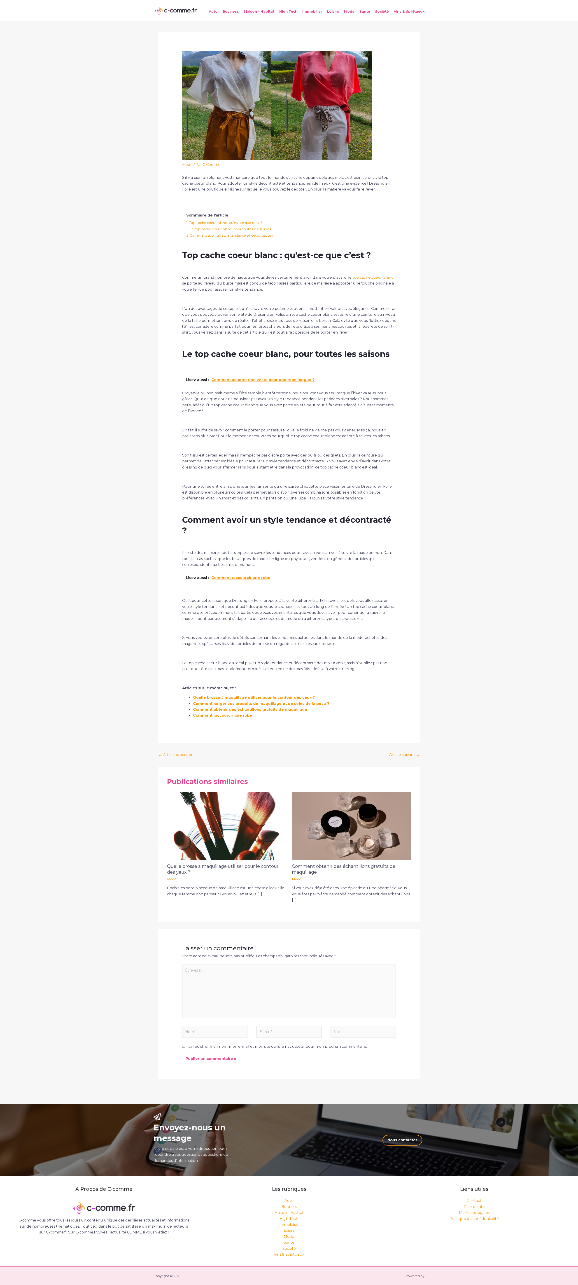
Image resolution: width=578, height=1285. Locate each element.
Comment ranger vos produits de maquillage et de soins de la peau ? (261, 703)
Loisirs (333, 11)
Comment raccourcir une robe (222, 715)
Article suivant (404, 755)
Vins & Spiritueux (409, 11)
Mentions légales (474, 1212)
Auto (213, 11)
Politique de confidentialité (474, 1219)
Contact (474, 1200)
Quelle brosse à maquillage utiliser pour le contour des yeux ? (254, 697)
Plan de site (474, 1207)
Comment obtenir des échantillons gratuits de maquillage (250, 709)
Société (382, 11)
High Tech (288, 11)
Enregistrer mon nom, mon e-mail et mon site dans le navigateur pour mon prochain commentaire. (277, 1046)
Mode (349, 11)
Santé (364, 11)
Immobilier (312, 11)
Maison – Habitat (259, 11)
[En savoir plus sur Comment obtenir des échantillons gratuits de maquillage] (351, 825)
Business (231, 11)
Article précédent (176, 755)
